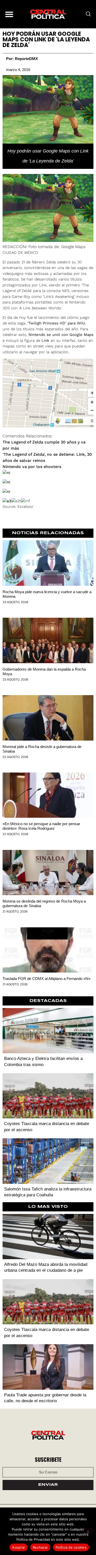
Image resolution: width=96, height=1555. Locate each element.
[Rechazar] (87, 1531)
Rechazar (40, 1547)
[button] (9, 14)
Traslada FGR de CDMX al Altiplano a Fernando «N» (46, 978)
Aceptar (18, 1547)
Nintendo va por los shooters (32, 466)
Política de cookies (71, 1547)
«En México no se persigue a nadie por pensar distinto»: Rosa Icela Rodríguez (41, 826)
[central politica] (48, 14)
